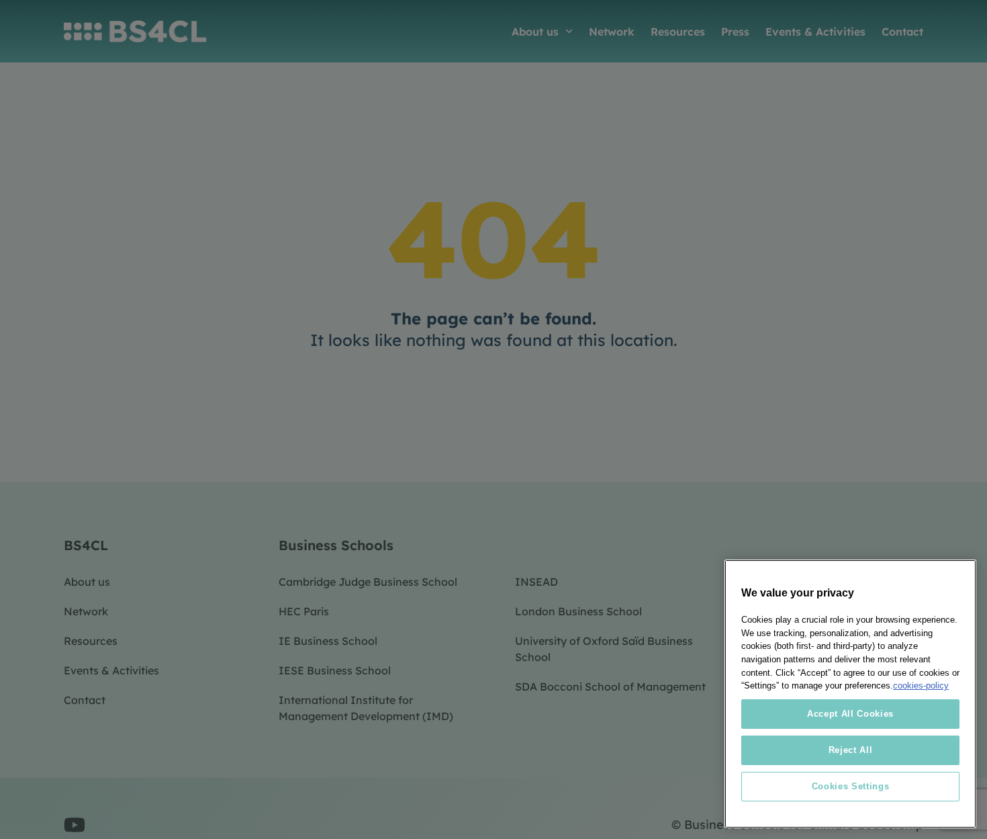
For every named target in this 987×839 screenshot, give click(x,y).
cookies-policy (921, 685)
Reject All (851, 750)
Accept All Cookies (850, 714)
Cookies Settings (851, 786)
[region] (850, 694)
